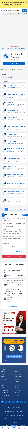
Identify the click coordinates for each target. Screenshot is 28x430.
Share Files (18, 374)
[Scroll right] (26, 14)
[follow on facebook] (6, 402)
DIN (19, 69)
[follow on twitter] (2, 402)
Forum (3, 371)
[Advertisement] (14, 31)
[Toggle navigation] (14, 10)
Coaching (12, 13)
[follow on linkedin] (13, 402)
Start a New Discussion (14, 256)
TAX (2, 385)
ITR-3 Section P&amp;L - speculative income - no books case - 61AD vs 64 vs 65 (14, 238)
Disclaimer (20, 415)
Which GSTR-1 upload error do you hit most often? (14, 219)
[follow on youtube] (17, 402)
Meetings (8, 72)
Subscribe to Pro (15, 356)
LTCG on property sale (9, 226)
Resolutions (4, 74)
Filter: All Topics (6, 77)
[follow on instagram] (9, 402)
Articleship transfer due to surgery (17, 118)
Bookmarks (4, 390)
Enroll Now (20, 275)
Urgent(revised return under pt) (16, 94)
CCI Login (14, 422)
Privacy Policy (9, 419)
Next (25, 209)
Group (18, 393)
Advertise (20, 411)
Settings (3, 379)
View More (19, 251)
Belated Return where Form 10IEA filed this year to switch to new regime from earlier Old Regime (12, 231)
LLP (22, 69)
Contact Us (19, 419)
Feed (2, 388)
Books (19, 13)
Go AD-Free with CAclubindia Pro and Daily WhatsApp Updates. (14, 4)
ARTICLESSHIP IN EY (13, 111)
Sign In (24, 10)
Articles (3, 369)
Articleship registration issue (15, 191)
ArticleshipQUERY (12, 166)
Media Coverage (10, 411)
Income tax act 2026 (9, 247)
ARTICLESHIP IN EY (12, 134)
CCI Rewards (5, 395)
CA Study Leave (11, 141)
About (8, 407)
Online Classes (14, 264)
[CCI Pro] (14, 322)
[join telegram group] (25, 402)
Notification (18, 376)
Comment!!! (10, 102)
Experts (17, 371)
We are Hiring (17, 407)
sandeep (8, 161)
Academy (5, 13)
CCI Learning (19, 390)
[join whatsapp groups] (21, 402)
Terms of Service (10, 415)
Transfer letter (11, 200)
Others (14, 72)
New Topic (15, 63)
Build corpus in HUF (8, 243)
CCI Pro (17, 395)
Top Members (5, 393)
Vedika (12, 143)
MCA (3, 72)
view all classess (13, 306)
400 (20, 209)
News (16, 369)
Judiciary (3, 376)
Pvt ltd (19, 72)
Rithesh (8, 203)
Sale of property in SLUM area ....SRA (14, 223)
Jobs (2, 374)
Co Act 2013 (13, 69)
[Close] (26, 2)
